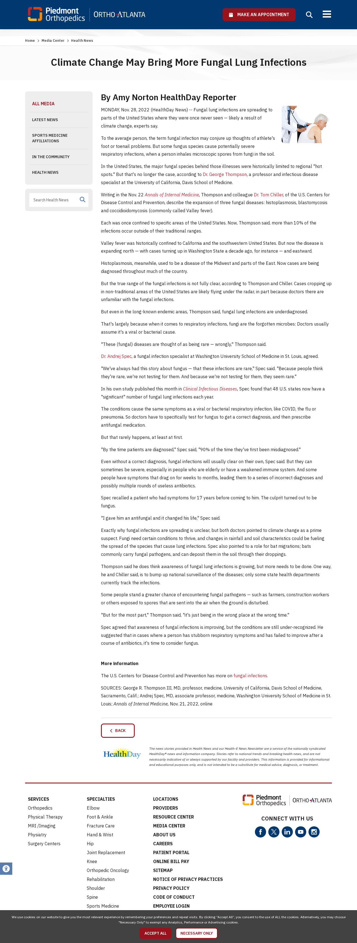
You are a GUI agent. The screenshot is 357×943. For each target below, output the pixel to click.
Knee (92, 861)
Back (119, 730)
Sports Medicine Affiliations (49, 138)
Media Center (53, 40)
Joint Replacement (106, 852)
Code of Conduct (174, 897)
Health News (45, 172)
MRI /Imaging (42, 826)
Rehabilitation (101, 879)
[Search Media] (82, 200)
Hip (90, 843)
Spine (92, 897)
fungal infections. (250, 675)
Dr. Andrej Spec (116, 356)
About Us (164, 834)
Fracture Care (101, 826)
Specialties (101, 799)
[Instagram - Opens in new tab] (314, 831)
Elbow (93, 808)
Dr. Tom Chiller (268, 194)
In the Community (50, 156)
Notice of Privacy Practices (188, 879)
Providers (165, 808)
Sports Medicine (103, 906)
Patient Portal (171, 852)
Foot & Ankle (100, 817)
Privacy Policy (171, 888)
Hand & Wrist (100, 834)
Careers (163, 843)
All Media (43, 103)
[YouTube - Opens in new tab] (300, 831)
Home (30, 40)
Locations (165, 799)
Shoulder (96, 888)
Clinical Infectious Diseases (210, 389)
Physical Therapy (45, 817)
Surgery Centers (44, 843)
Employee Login (171, 906)
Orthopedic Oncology (108, 870)
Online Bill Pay (171, 861)
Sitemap (163, 870)
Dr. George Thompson (225, 174)
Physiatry (37, 834)
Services (38, 799)
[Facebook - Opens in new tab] (260, 831)
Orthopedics (40, 808)
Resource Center (173, 817)
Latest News (45, 119)
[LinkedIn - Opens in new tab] (287, 831)
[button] (309, 15)
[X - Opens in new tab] (273, 831)
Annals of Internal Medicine (172, 194)
